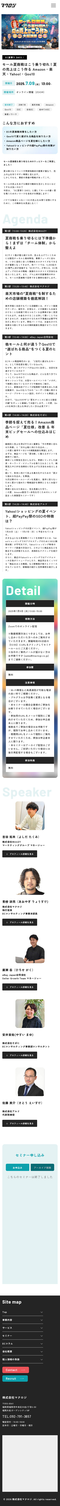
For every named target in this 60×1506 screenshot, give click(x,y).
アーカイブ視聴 (42, 1167)
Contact (11, 1370)
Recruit (11, 1378)
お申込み (18, 1167)
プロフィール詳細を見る (22, 853)
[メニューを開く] (53, 5)
